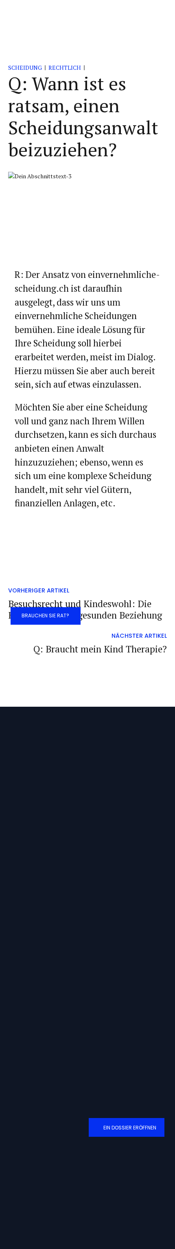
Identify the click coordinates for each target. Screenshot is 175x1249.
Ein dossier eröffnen (129, 1127)
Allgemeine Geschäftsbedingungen (51, 1021)
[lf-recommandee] (32, 1182)
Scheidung (25, 67)
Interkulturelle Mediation (40, 953)
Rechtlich (64, 67)
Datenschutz (26, 1037)
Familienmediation (33, 921)
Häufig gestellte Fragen (37, 1052)
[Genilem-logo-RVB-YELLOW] (56, 1214)
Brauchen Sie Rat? (45, 615)
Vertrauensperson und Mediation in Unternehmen (67, 968)
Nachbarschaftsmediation (40, 937)
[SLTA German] (79, 1180)
